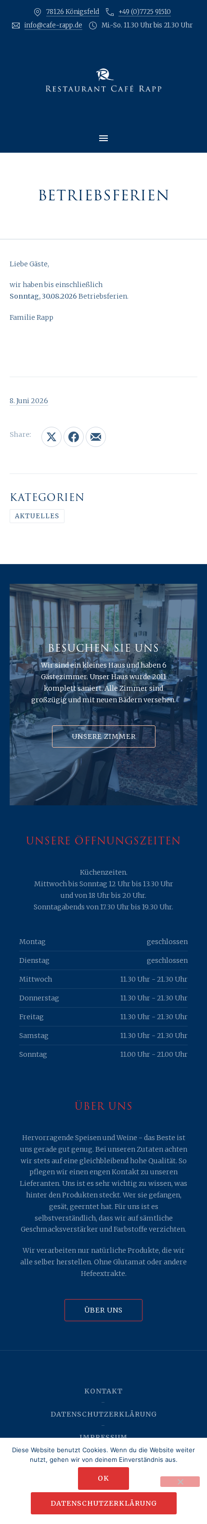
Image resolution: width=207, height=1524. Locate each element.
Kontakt (103, 1391)
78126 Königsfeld (72, 12)
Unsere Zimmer (104, 736)
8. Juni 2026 (29, 400)
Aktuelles (37, 516)
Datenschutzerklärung (104, 1414)
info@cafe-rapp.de (53, 25)
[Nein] (180, 1481)
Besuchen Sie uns (103, 648)
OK (103, 1478)
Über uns (103, 1310)
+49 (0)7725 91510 (144, 12)
